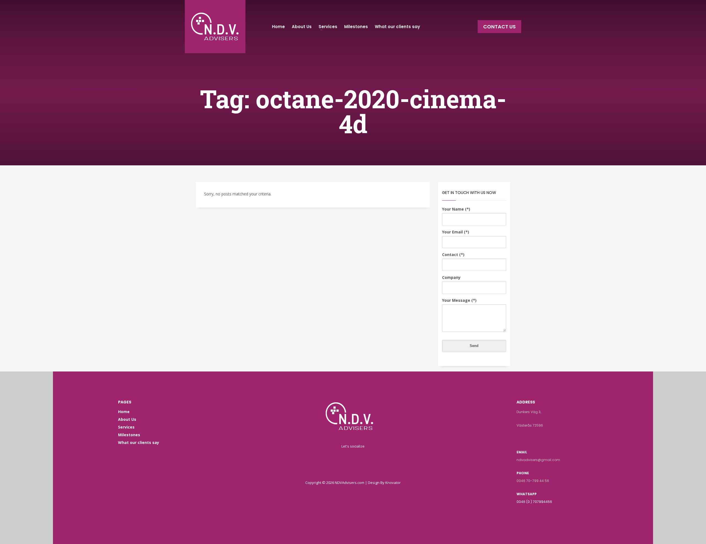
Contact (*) (453, 254)
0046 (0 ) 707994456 (534, 501)
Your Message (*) (459, 300)
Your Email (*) (455, 232)
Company (451, 277)
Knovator (393, 482)
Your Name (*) (456, 209)
